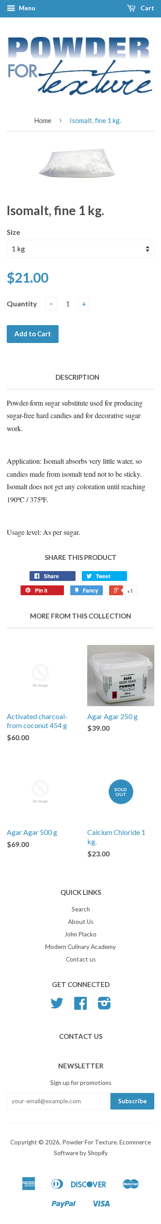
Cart (146, 8)
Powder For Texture (89, 1142)
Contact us (81, 959)
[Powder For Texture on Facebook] (80, 1006)
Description (77, 377)
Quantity (22, 303)
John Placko (80, 934)
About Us (80, 921)
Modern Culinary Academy (80, 946)
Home (42, 120)
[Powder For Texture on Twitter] (57, 1006)
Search (81, 909)
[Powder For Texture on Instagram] (104, 1006)
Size (13, 232)
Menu (26, 8)
